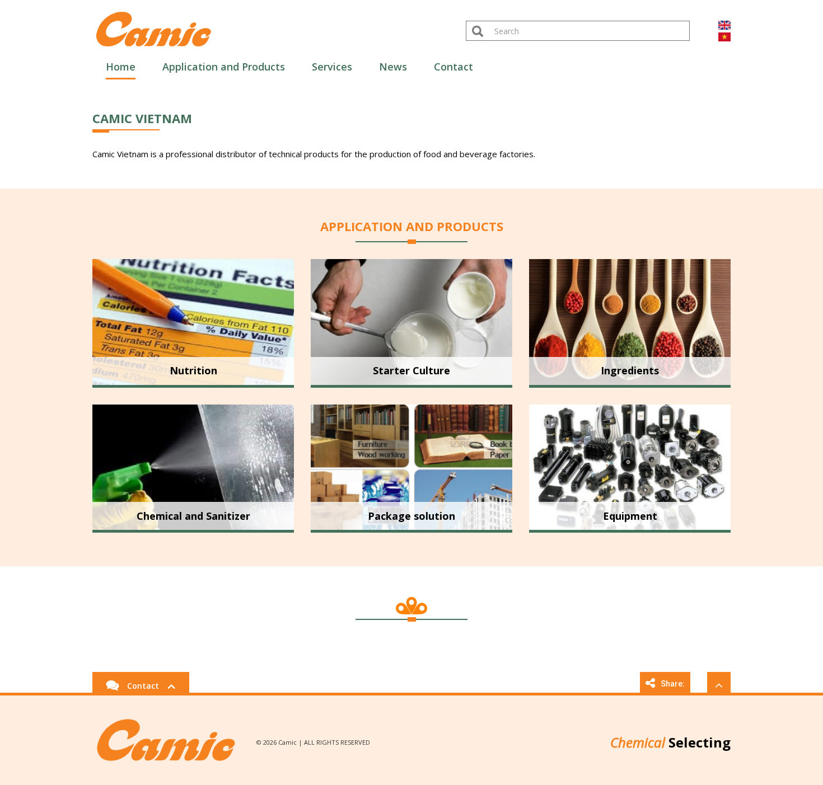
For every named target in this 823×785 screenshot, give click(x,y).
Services (332, 66)
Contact (453, 66)
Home (120, 66)
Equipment (630, 516)
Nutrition (193, 370)
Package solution (411, 516)
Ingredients (630, 370)
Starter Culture (411, 370)
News (393, 66)
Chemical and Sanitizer (193, 516)
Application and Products (223, 66)
